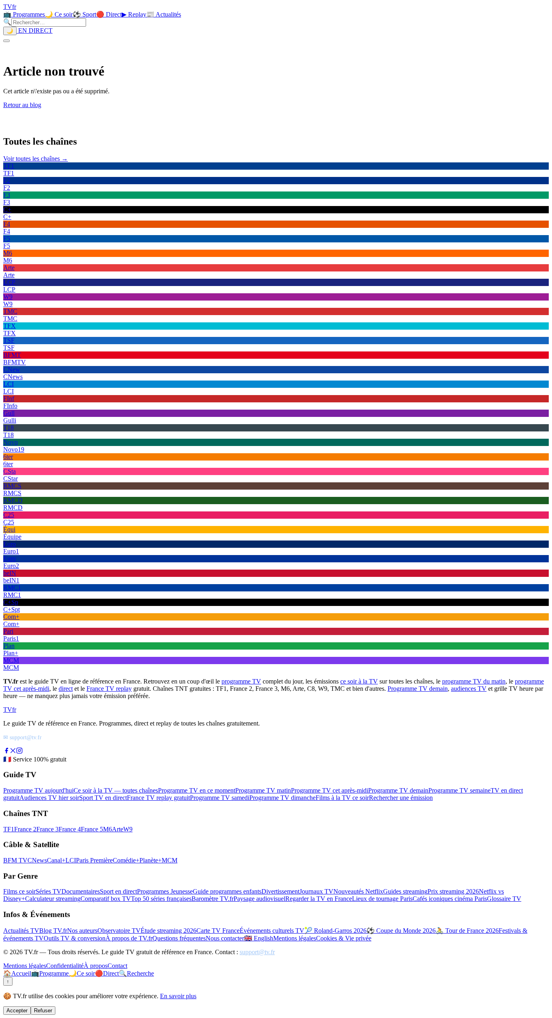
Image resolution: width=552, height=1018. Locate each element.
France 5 (92, 829)
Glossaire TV (504, 898)
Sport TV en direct (103, 797)
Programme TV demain (418, 688)
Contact (117, 965)
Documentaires (80, 891)
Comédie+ (126, 860)
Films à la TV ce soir (342, 797)
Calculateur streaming (52, 898)
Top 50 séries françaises (161, 898)
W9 (128, 829)
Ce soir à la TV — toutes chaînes (116, 790)
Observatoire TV (119, 930)
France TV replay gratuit (158, 797)
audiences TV (469, 688)
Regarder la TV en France (318, 898)
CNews (37, 860)
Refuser (43, 1010)
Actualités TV (21, 930)
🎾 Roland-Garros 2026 (335, 930)
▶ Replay (134, 14)
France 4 (70, 829)
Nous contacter (225, 938)
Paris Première (94, 860)
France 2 (25, 829)
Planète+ (150, 860)
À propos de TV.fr (128, 938)
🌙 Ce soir (59, 14)
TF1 (8, 829)
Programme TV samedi (219, 797)
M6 (107, 829)
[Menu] (6, 41)
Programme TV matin (263, 790)
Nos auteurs (82, 930)
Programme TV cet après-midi (329, 790)
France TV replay (109, 688)
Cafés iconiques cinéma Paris (450, 898)
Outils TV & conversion (74, 938)
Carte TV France (218, 930)
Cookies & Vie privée (343, 938)
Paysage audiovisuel (259, 898)
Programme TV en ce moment (196, 790)
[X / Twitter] (13, 751)
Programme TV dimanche (282, 797)
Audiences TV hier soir (49, 797)
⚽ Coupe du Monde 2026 (401, 930)
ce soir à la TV (359, 681)
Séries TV (48, 891)
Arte (117, 829)
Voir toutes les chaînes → (35, 158)
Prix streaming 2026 (453, 891)
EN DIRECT (35, 30)
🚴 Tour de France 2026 (467, 930)
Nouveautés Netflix (358, 891)
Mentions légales (294, 938)
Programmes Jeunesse (165, 891)
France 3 (47, 829)
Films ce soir (19, 891)
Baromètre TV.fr (213, 898)
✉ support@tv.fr (22, 737)
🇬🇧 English (258, 938)
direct (66, 688)
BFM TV (15, 860)
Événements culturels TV (272, 930)
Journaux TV (316, 891)
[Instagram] (19, 751)
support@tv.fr (257, 952)
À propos (95, 965)
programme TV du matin (474, 681)
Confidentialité (65, 965)
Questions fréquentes (179, 938)
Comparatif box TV (105, 898)
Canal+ (56, 860)
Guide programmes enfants (227, 891)
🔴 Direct (109, 14)
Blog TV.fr (53, 930)
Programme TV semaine (459, 790)
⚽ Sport (84, 14)
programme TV (241, 681)
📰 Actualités (163, 14)
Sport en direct (118, 891)
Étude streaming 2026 (168, 930)
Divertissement (280, 891)
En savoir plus (178, 996)
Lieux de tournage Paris (382, 898)
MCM (169, 860)
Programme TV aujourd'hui (38, 790)
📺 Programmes (24, 14)
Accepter (16, 1010)
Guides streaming (405, 891)
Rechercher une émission (401, 797)
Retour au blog (22, 104)
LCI (70, 860)
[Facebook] (6, 751)
